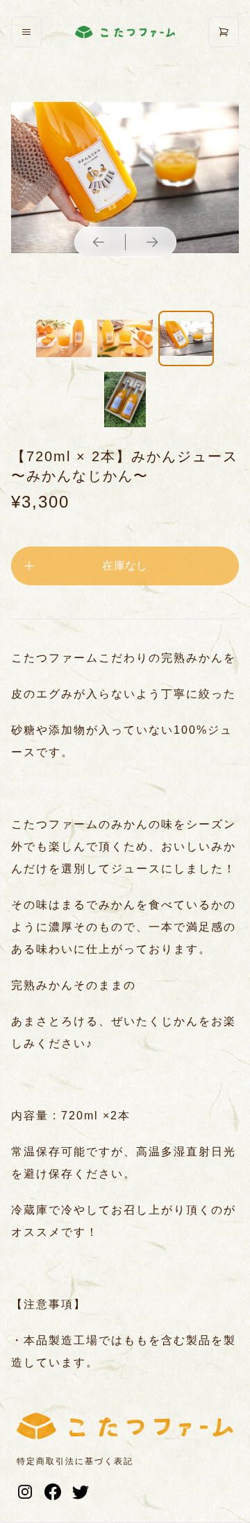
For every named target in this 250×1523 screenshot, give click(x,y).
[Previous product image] (98, 242)
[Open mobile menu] (26, 32)
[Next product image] (152, 242)
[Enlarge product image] (64, 338)
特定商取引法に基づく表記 (75, 1461)
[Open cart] (223, 32)
